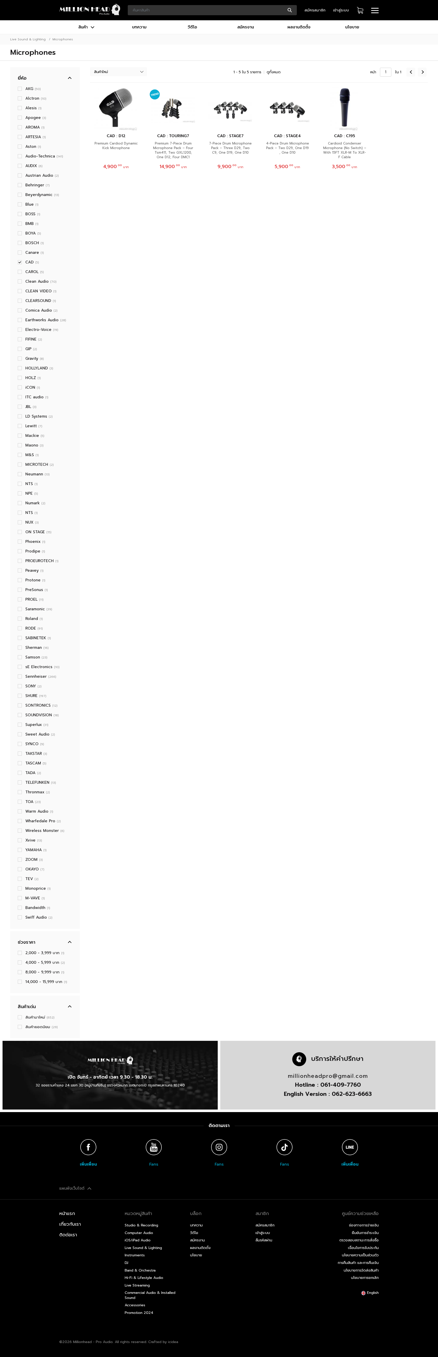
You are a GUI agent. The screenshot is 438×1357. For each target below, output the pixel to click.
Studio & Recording (141, 1225)
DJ (126, 1262)
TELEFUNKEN (40, 782)
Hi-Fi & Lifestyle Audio (144, 1277)
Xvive (33, 840)
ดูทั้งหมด (274, 72)
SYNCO (34, 744)
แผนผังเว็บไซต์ (72, 1188)
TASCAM (35, 763)
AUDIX (34, 166)
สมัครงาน (245, 27)
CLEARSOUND (40, 300)
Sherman (37, 647)
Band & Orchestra (140, 1270)
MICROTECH (39, 464)
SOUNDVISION (42, 715)
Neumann (37, 474)
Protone (35, 580)
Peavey (34, 570)
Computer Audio (139, 1233)
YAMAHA (36, 850)
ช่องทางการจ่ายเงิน (364, 1225)
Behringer (37, 185)
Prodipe (35, 551)
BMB (32, 223)
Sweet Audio (40, 734)
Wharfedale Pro (43, 821)
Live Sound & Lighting (28, 39)
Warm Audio (39, 811)
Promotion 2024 (139, 1312)
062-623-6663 (352, 1094)
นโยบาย (352, 27)
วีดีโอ (192, 27)
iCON (32, 387)
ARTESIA (35, 137)
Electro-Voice (41, 329)
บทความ (139, 27)
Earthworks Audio (45, 320)
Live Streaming (137, 1285)
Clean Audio (41, 281)
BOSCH (34, 243)
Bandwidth (37, 907)
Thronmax (37, 792)
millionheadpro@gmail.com (328, 1076)
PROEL (34, 599)
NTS (31, 484)
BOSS (32, 214)
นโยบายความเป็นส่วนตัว (360, 1255)
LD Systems (39, 416)
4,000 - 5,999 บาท (45, 962)
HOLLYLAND (39, 368)
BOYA (33, 233)
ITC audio (36, 397)
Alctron (35, 98)
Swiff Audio (38, 917)
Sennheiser (40, 676)
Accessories (135, 1305)
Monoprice (38, 888)
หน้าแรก (67, 1213)
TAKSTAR (36, 753)
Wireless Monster (44, 830)
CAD (32, 262)
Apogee (35, 117)
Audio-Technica (44, 156)
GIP (31, 349)
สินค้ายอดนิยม (41, 1027)
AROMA (35, 127)
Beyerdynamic (42, 195)
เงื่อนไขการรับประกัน (363, 1248)
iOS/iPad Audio (138, 1240)
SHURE (35, 696)
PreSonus (36, 590)
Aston (33, 146)
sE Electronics (42, 667)
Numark (35, 503)
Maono (34, 445)
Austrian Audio (42, 175)
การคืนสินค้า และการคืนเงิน (358, 1262)
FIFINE (33, 339)
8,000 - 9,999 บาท (44, 972)
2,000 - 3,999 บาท (44, 953)
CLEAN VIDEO (41, 291)
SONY (33, 686)
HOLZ (33, 378)
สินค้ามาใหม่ (39, 1017)
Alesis (33, 108)
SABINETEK (38, 638)
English (372, 1292)
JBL (30, 406)
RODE (34, 628)
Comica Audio (41, 310)
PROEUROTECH (42, 561)
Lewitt (33, 426)
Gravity (34, 358)
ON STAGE (38, 532)
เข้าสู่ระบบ (341, 10)
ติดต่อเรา (68, 1234)
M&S (32, 455)
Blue (32, 204)
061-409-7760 (340, 1085)
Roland (34, 618)
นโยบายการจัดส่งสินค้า (361, 1270)
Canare (34, 252)
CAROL (34, 272)
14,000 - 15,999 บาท (46, 982)
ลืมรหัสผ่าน (264, 1240)
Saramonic (38, 609)
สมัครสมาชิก (314, 10)
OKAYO (34, 869)
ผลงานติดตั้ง (299, 27)
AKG (33, 89)
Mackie (34, 435)
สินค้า (83, 27)
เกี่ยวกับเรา (70, 1224)
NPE (31, 493)
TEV (32, 879)
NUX (32, 522)
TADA (33, 773)
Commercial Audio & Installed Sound (150, 1295)
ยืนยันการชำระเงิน (365, 1233)
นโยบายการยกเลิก (365, 1277)
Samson (36, 657)
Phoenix (35, 541)
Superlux (36, 724)
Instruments (135, 1255)
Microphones (62, 39)
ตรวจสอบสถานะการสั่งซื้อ (359, 1240)
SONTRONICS (41, 705)
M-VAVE (35, 898)
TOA (33, 802)
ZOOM (34, 859)
